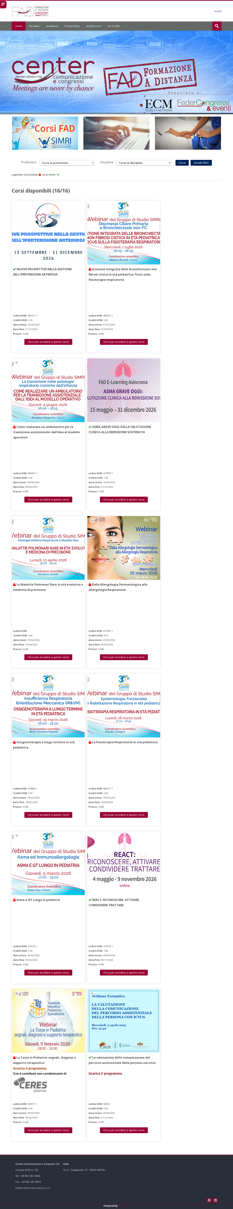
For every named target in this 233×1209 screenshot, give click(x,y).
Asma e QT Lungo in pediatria (38, 900)
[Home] (31, 10)
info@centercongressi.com (36, 1188)
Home (18, 26)
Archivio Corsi (93, 26)
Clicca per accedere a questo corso (48, 342)
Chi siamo (34, 26)
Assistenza (52, 26)
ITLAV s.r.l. (124, 1205)
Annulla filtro (201, 162)
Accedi (217, 11)
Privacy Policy (72, 26)
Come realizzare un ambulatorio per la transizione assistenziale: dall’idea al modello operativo (46, 432)
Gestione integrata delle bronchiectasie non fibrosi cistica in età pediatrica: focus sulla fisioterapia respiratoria (123, 274)
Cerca (182, 162)
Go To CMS (114, 26)
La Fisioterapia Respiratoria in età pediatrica (124, 742)
